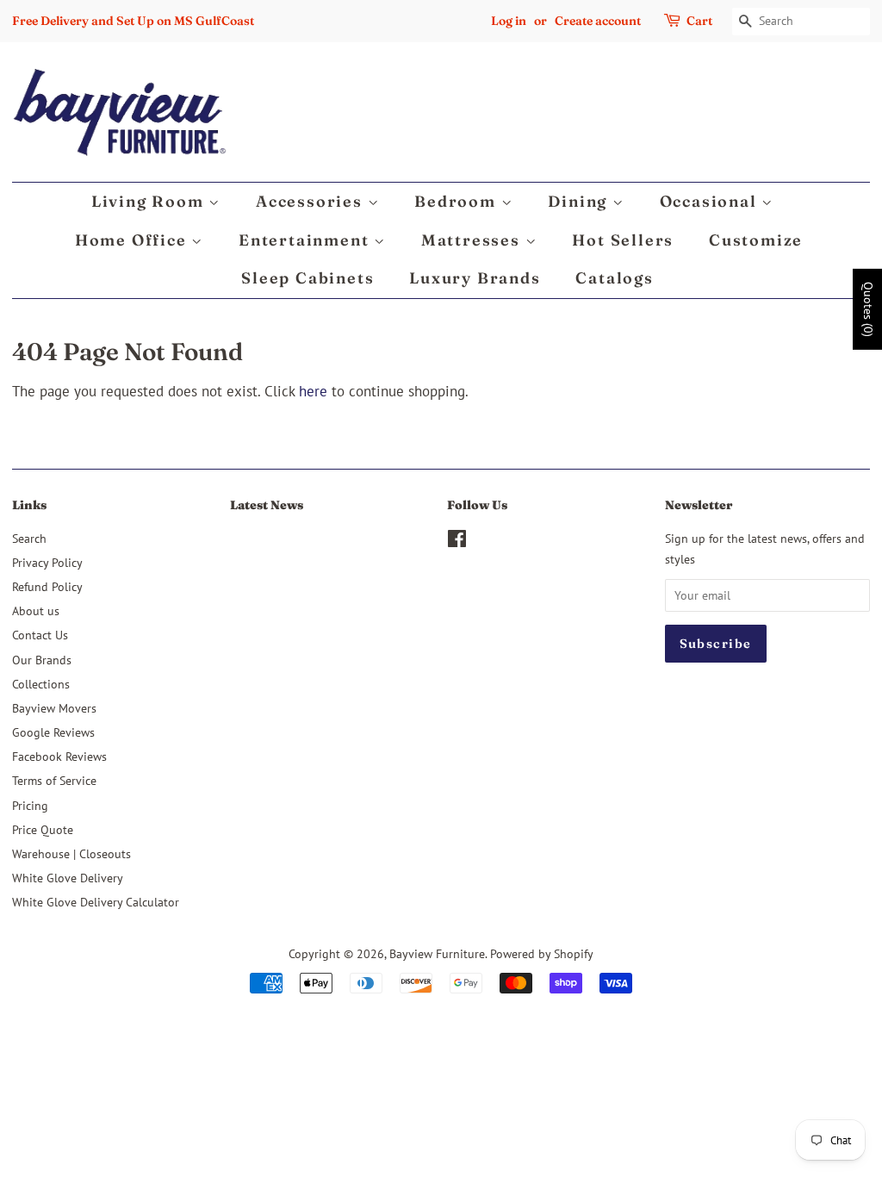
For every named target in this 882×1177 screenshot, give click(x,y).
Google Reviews (53, 732)
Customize (756, 240)
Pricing (30, 805)
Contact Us (40, 634)
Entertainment (306, 240)
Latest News (266, 505)
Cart (699, 20)
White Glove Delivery (67, 877)
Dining (580, 201)
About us (35, 610)
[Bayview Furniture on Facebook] (457, 541)
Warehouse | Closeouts (71, 853)
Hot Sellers (623, 240)
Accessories (312, 201)
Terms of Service (54, 780)
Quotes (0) (868, 308)
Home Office (133, 240)
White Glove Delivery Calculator (95, 902)
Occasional (711, 201)
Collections (41, 684)
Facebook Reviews (59, 756)
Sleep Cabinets (307, 278)
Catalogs (614, 278)
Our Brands (41, 659)
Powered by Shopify (541, 953)
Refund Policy (47, 586)
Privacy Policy (47, 562)
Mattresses (473, 240)
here (313, 391)
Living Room (150, 201)
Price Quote (42, 829)
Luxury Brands (474, 278)
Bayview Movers (54, 708)
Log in (508, 20)
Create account (598, 20)
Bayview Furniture (437, 953)
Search (29, 538)
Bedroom (457, 201)
